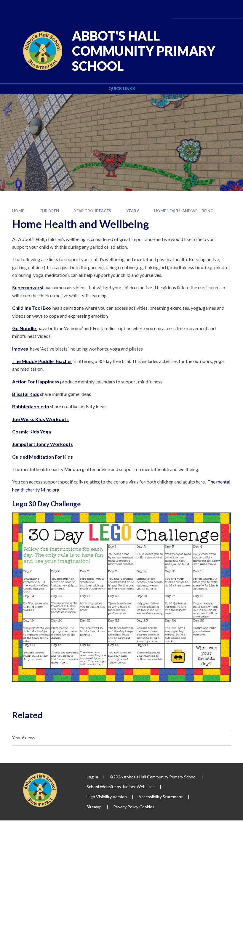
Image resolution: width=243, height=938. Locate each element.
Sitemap (94, 806)
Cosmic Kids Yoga (31, 431)
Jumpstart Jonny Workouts (42, 444)
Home (18, 210)
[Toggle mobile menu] (229, 9)
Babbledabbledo (30, 406)
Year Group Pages (92, 210)
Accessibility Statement (160, 796)
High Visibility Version (107, 796)
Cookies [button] (146, 806)
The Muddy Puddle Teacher (42, 361)
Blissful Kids (25, 394)
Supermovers (27, 287)
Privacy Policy (125, 806)
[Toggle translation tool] (196, 9)
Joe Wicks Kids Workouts (40, 419)
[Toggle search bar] (212, 9)
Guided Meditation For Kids (42, 457)
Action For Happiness (35, 381)
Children (49, 210)
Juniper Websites (138, 786)
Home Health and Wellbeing (183, 210)
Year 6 (133, 210)
